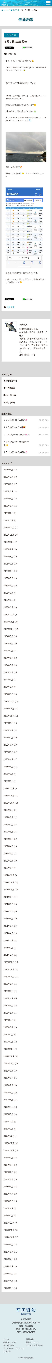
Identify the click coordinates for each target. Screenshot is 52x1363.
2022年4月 (8, 846)
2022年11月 (9, 795)
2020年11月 (9, 969)
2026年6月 (8, 484)
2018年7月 (8, 1172)
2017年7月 (8, 1259)
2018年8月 (8, 1165)
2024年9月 (8, 636)
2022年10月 (9, 803)
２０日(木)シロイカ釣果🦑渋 (17, 434)
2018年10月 (9, 1150)
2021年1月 (8, 955)
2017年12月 (9, 1223)
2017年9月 (8, 1245)
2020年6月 (8, 1005)
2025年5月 (8, 578)
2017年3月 (8, 1288)
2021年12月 (9, 875)
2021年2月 (8, 948)
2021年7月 (8, 911)
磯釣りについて (10, 1342)
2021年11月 (9, 882)
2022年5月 (8, 839)
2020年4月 (8, 1020)
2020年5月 (8, 1013)
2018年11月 (9, 1143)
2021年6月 (8, 919)
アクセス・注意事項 (34, 1345)
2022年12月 (9, 788)
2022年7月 (8, 825)
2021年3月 (8, 940)
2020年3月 (8, 1027)
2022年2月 (8, 861)
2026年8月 (8, 470)
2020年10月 (9, 977)
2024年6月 (8, 658)
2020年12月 (9, 962)
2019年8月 (8, 1078)
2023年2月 (8, 774)
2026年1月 (8, 520)
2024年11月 (9, 622)
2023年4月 (8, 759)
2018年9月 (8, 1158)
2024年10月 (9, 629)
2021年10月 (9, 890)
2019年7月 (8, 1085)
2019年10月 (9, 1063)
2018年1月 (8, 1216)
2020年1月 (8, 1042)
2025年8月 (8, 557)
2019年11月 (9, 1056)
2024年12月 (9, 614)
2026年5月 (8, 491)
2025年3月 (8, 593)
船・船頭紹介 (9, 1345)
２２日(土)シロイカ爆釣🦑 (16, 420)
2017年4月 (8, 1281)
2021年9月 (8, 897)
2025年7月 (8, 564)
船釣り (7, 402)
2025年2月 (8, 600)
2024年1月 (8, 694)
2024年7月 (8, 651)
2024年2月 (8, 687)
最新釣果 (30, 1339)
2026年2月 (8, 513)
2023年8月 (8, 730)
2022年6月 (8, 832)
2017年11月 (9, 1230)
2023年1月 (8, 781)
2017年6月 (8, 1266)
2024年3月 (8, 680)
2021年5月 (8, 926)
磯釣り (7, 395)
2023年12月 (9, 701)
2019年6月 (8, 1093)
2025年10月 (9, 542)
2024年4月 (8, 672)
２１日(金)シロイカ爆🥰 (14, 427)
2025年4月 (8, 585)
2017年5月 (8, 1273)
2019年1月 (8, 1129)
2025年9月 (8, 549)
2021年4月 (8, 933)
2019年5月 (8, 1100)
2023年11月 (9, 709)
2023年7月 (8, 738)
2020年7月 (8, 998)
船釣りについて (32, 1342)
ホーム (6, 1339)
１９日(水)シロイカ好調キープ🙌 (16, 443)
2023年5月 (8, 752)
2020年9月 (8, 984)
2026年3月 (8, 506)
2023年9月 (8, 723)
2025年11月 (9, 535)
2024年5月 (8, 665)
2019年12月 (9, 1049)
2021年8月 (8, 904)
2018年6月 (8, 1179)
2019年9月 (8, 1071)
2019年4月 (8, 1107)
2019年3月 (8, 1114)
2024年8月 (8, 643)
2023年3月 (8, 767)
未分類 (7, 388)
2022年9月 (8, 810)
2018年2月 (8, 1208)
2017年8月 (8, 1252)
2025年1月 (8, 607)
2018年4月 (8, 1194)
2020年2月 (8, 1035)
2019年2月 (8, 1121)
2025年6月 (8, 571)
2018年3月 (8, 1201)
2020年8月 (8, 991)
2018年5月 (8, 1187)
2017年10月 (9, 1237)
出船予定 (11, 35)
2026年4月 (8, 499)
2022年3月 (8, 853)
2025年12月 (9, 528)
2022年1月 (8, 868)
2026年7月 (8, 477)
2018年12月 (9, 1136)
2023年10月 (9, 716)
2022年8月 (8, 817)
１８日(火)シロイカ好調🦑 (16, 452)
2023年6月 (8, 745)
